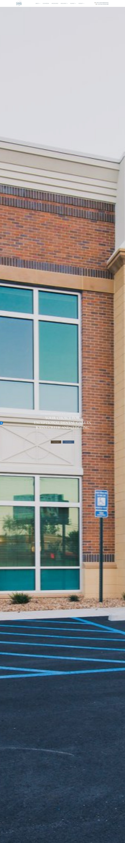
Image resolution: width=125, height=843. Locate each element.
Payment (72, 3)
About (37, 3)
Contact (81, 3)
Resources (63, 3)
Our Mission (46, 3)
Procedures (55, 3)
